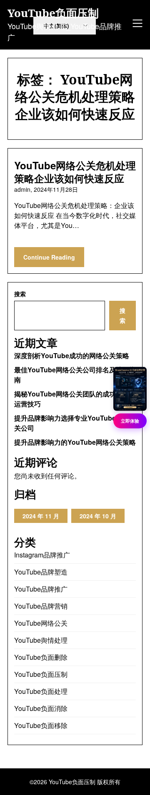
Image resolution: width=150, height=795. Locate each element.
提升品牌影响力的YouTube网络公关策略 (75, 442)
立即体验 (130, 421)
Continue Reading (49, 257)
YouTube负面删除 (41, 657)
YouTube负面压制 (53, 13)
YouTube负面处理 (41, 691)
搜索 (20, 294)
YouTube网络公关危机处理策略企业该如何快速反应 (75, 171)
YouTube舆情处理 (41, 640)
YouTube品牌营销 (41, 606)
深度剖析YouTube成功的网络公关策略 (71, 355)
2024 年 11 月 (40, 516)
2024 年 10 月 (98, 516)
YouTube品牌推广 (41, 589)
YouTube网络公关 (41, 623)
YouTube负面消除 (41, 708)
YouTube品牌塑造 (41, 572)
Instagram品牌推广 (42, 555)
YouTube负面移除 (41, 725)
